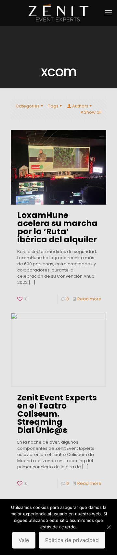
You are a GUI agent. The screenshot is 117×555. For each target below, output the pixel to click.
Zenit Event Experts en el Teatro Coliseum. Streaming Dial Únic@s (57, 414)
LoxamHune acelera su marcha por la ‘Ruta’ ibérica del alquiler (57, 227)
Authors (80, 106)
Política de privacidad (72, 540)
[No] (109, 527)
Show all (92, 112)
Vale (24, 540)
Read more (89, 299)
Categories (28, 106)
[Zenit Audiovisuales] (58, 13)
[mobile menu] (108, 13)
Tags (53, 106)
